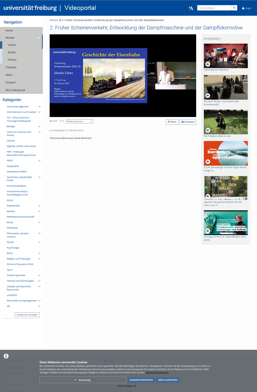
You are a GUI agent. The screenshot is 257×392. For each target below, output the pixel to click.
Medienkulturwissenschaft (20, 216)
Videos (12, 45)
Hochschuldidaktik (16, 185)
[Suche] (234, 8)
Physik (10, 242)
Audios (12, 52)
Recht (10, 253)
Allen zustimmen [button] (168, 379)
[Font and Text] (191, 8)
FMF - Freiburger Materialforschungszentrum (21, 153)
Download (189, 121)
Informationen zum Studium (22, 112)
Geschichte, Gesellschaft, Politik (19, 179)
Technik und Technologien (20, 280)
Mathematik (13, 205)
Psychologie (13, 247)
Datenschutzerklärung (157, 372)
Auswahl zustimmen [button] (141, 379)
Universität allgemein (18, 106)
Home (9, 30)
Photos (12, 59)
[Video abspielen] (123, 75)
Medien (10, 37)
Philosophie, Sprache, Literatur (18, 235)
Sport (10, 269)
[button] (21, 30)
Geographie (13, 166)
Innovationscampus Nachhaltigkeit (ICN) (17, 193)
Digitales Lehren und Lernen (21, 146)
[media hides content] (38, 38)
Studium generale (16, 275)
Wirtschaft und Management (22, 300)
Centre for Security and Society (19, 133)
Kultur (10, 200)
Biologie (11, 126)
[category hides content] (38, 106)
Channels (11, 67)
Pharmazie (12, 227)
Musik (10, 222)
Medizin (11, 211)
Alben (9, 75)
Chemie (11, 140)
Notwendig (84, 379)
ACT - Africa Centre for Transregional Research (19, 119)
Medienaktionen (75, 121)
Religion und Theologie (18, 258)
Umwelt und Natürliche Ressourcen (19, 288)
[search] (214, 8)
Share (173, 121)
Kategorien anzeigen (27, 314)
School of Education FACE (20, 264)
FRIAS (10, 160)
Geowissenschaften (17, 171)
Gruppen (11, 82)
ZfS (8, 306)
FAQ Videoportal (15, 90)
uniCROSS (12, 295)
